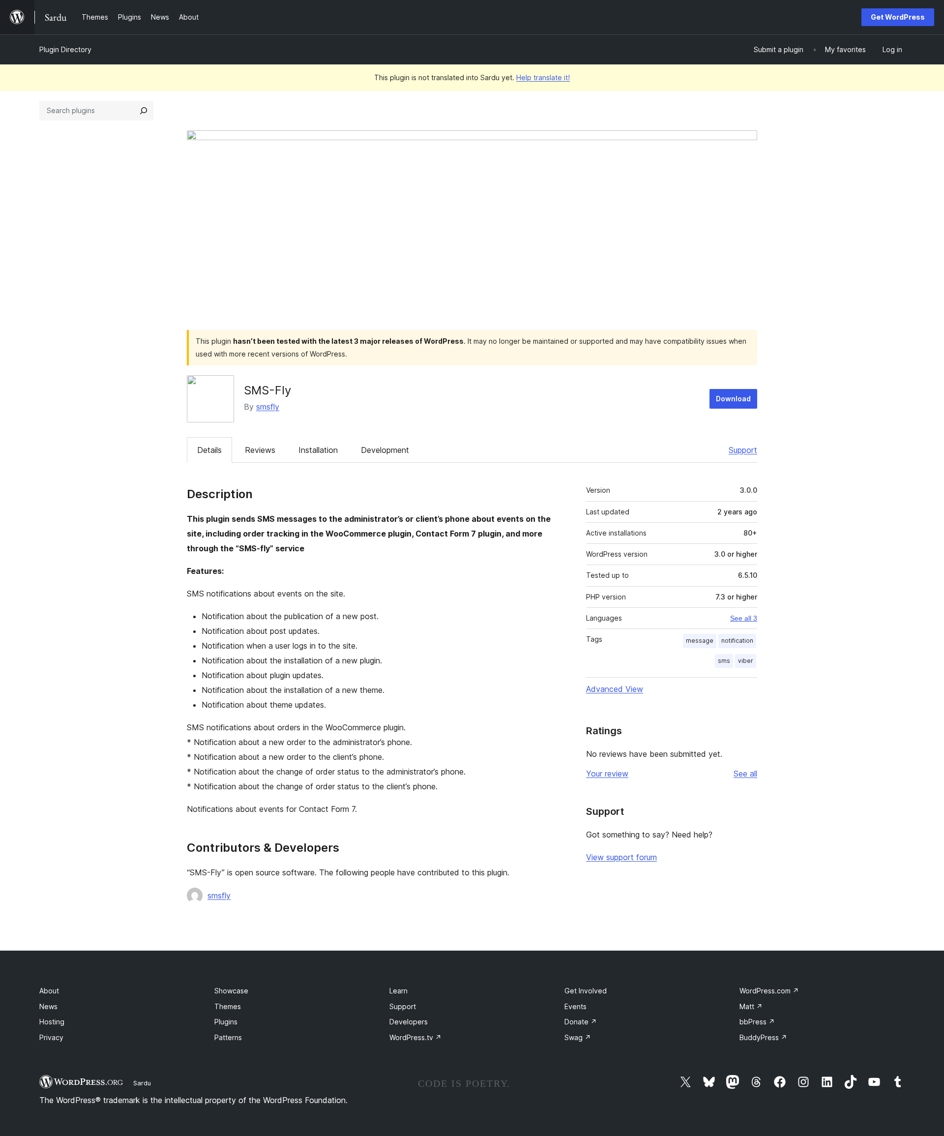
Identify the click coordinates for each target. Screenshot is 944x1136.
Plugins (225, 1021)
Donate (580, 1021)
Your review (607, 773)
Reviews (260, 450)
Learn (398, 991)
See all (745, 773)
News (48, 1006)
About (49, 991)
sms (724, 660)
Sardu (142, 1083)
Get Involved (585, 991)
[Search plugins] (143, 110)
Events (575, 1006)
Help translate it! (543, 77)
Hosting (51, 1021)
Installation (318, 450)
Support (743, 450)
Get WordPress (898, 17)
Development (385, 450)
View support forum (621, 857)
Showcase (231, 991)
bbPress (757, 1021)
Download (733, 398)
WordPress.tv (415, 1037)
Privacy (51, 1037)
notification (737, 640)
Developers (408, 1021)
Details (209, 450)
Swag (577, 1037)
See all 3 (743, 618)
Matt (751, 1006)
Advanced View (614, 689)
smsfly (267, 407)
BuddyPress (763, 1037)
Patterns (228, 1037)
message (699, 640)
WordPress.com (769, 991)
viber (745, 660)
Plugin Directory (65, 49)
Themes (227, 1006)
